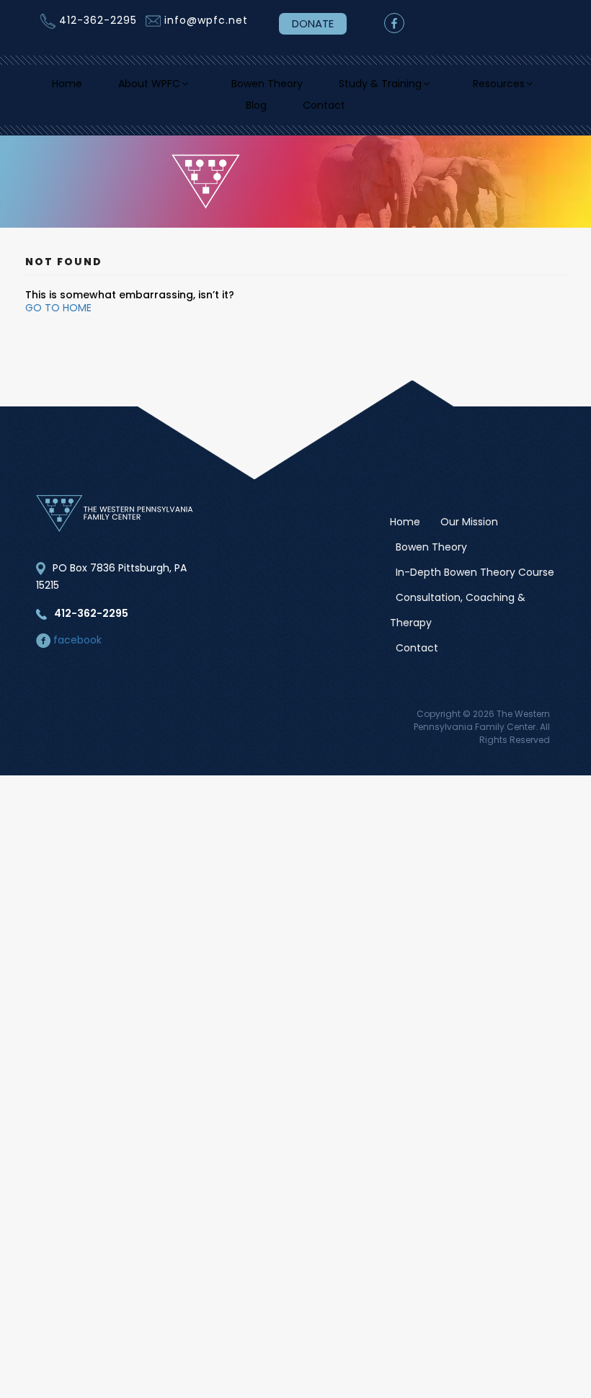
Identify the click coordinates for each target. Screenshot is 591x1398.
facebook (76, 651)
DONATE (313, 23)
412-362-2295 (98, 20)
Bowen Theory (320, 86)
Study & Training (443, 86)
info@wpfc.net (206, 20)
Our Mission (469, 533)
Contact (382, 113)
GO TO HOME (58, 319)
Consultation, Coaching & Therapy (457, 621)
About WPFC (191, 86)
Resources (215, 113)
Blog (310, 113)
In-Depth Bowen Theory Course (475, 583)
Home (103, 86)
